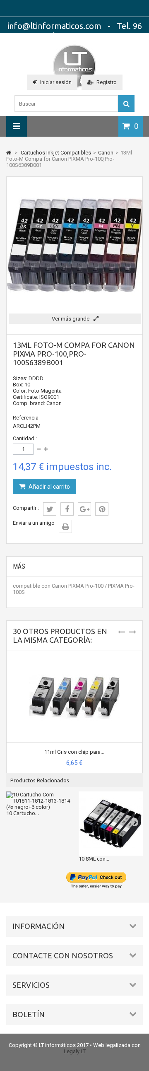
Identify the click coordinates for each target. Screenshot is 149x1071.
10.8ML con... (94, 858)
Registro (106, 82)
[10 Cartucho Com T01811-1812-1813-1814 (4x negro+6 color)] (38, 800)
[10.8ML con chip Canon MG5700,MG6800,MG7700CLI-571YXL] (111, 823)
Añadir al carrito (48, 486)
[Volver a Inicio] (8, 153)
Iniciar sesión (56, 82)
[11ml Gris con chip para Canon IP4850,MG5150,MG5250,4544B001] (74, 654)
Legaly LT (75, 1051)
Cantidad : (25, 438)
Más (19, 566)
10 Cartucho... (22, 813)
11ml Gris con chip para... (74, 752)
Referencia (25, 418)
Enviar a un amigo (34, 523)
